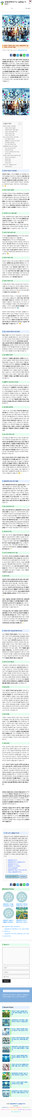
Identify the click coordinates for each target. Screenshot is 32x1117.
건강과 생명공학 (12, 868)
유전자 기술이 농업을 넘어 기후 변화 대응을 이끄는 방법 (20, 1012)
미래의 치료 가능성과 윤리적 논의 (12, 155)
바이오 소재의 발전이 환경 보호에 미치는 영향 (19, 1082)
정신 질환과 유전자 (9, 139)
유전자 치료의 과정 (9, 133)
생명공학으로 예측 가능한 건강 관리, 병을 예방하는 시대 (20, 1091)
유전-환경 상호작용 (9, 142)
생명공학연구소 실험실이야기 (16, 862)
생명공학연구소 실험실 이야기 (15, 3)
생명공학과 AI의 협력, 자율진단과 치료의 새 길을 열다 (20, 1020)
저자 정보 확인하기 (11, 876)
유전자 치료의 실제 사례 (11, 131)
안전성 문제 (8, 162)
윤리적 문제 (8, 153)
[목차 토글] (19, 123)
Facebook (23, 876)
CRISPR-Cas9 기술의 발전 (11, 129)
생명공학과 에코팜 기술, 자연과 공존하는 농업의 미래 (20, 1074)
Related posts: (8, 166)
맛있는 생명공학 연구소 (15, 872)
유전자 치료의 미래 (9, 135)
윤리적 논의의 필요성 (10, 157)
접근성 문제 (8, 159)
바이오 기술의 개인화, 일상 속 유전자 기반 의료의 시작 (20, 1029)
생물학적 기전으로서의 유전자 (12, 140)
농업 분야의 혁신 (9, 149)
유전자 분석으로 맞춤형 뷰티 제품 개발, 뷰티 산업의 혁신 (20, 1065)
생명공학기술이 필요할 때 (12, 926)
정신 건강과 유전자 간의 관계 (10, 137)
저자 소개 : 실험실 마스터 (9, 164)
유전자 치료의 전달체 (10, 128)
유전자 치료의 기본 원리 (9, 126)
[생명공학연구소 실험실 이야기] (2, 2)
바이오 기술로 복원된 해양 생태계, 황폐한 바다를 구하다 (20, 1057)
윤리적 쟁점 (8, 160)
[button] (12, 8)
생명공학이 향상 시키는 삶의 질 (17, 870)
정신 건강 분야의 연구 (10, 148)
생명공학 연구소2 (13, 864)
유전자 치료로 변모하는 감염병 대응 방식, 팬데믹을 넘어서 (20, 1039)
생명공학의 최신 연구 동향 (10, 146)
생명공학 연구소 (12, 860)
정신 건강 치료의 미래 (10, 144)
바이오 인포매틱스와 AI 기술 (12, 151)
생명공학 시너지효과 (14, 866)
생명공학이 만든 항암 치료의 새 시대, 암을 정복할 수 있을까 (20, 1048)
